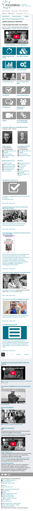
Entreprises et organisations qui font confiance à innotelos (16, 197)
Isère (9, 483)
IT (28, 13)
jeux (5, 13)
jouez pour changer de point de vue (13, 424)
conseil (15, 11)
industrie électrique (9, 168)
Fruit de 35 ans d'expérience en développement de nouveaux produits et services (15, 255)
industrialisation (8, 169)
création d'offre (10, 345)
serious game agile (9, 164)
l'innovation (11, 291)
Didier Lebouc (6, 146)
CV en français (8, 154)
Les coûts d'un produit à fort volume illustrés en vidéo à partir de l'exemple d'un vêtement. (15, 316)
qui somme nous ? (7, 487)
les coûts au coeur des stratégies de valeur (15, 299)
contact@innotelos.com (10, 480)
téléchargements (7, 503)
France (13, 483)
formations (18, 342)
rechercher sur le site (8, 506)
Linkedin (6, 152)
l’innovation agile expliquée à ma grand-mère (16, 272)
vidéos (12, 13)
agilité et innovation (7, 428)
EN (25, 13)
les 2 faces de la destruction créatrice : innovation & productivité (16, 381)
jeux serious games (24, 163)
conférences (22, 164)
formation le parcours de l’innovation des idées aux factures (15, 207)
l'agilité (20, 291)
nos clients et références (10, 180)
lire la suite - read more (8, 203)
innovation (18, 345)
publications (17, 503)
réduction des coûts (9, 166)
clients (21, 161)
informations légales (8, 505)
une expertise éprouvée (9, 324)
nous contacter (7, 481)
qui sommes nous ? (9, 161)
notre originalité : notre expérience (16, 45)
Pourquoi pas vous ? (8, 199)
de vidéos (16, 458)
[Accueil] (16, 4)
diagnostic (10, 342)
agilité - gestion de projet (10, 498)
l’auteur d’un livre (8, 458)
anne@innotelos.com (25, 151)
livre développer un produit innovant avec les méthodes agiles (16, 233)
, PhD (6, 452)
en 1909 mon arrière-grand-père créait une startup (15, 363)
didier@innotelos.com (10, 151)
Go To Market (7, 171)
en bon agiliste (7, 27)
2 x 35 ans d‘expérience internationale (11, 434)
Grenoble (5, 157)
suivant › (18, 354)
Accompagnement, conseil (10, 341)
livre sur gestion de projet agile (23, 171)
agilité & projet (8, 163)
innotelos (6, 11)
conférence (5, 404)
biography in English (9, 155)
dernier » (27, 354)
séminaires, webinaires (22, 167)
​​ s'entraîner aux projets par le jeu (14, 19)
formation (24, 11)
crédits (17, 505)
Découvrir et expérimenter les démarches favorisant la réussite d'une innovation (14, 224)
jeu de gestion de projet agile (11, 489)
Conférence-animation (9, 290)
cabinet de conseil (14, 127)
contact (20, 13)
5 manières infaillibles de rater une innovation (15, 386)
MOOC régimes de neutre (24, 174)
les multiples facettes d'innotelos (18, 28)
